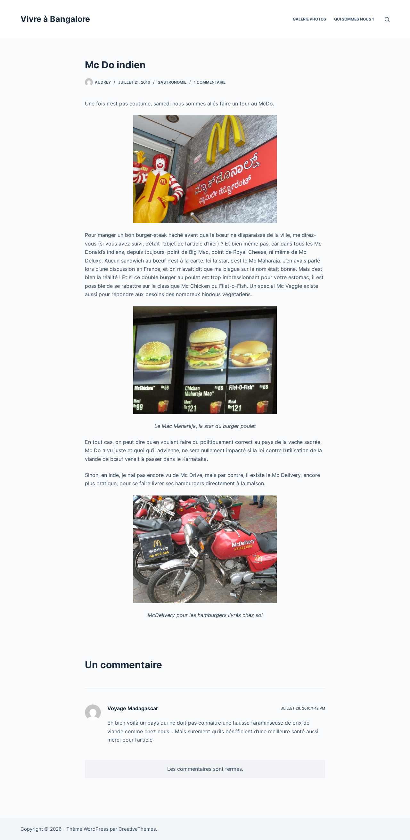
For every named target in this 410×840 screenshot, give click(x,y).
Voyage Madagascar (132, 708)
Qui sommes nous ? (354, 19)
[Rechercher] (387, 19)
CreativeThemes (137, 829)
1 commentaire (210, 82)
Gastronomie (172, 82)
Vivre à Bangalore (55, 19)
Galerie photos (309, 19)
